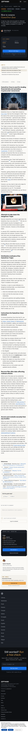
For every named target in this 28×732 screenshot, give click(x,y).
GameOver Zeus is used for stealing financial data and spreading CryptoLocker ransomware (13, 67)
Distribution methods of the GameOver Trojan (11, 72)
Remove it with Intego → (14, 51)
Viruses (2, 696)
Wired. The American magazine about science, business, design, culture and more (14, 477)
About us (3, 707)
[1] (1, 129)
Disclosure (3, 716)
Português (3, 617)
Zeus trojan (4, 114)
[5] (4, 244)
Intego (9, 179)
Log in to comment (14, 521)
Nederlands (4, 600)
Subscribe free (14, 583)
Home (2, 6)
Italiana (3, 613)
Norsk (2, 633)
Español (3, 623)
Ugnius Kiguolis (7, 30)
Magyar (3, 639)
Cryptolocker (4, 151)
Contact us (3, 718)
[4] (19, 220)
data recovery (20, 402)
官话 (2, 642)
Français (3, 610)
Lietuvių (3, 597)
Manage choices (18, 729)
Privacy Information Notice (6, 712)
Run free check (14, 668)
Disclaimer (3, 714)
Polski (2, 604)
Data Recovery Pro (20, 404)
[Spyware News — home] (5, 1)
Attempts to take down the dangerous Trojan (11, 70)
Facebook (3, 690)
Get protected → (14, 549)
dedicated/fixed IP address (8, 433)
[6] (11, 250)
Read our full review (14, 553)
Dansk (2, 620)
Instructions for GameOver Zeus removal (10, 74)
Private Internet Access (19, 445)
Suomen (3, 629)
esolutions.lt (8, 688)
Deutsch (3, 607)
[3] (9, 160)
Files (2, 700)
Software (3, 698)
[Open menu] (20, 1)
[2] (8, 133)
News (2, 702)
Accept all (4, 729)
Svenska (3, 626)
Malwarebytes (20, 321)
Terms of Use (4, 710)
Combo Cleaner (11, 321)
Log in (25, 1)
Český (2, 636)
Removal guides (8, 6)
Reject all (10, 729)
